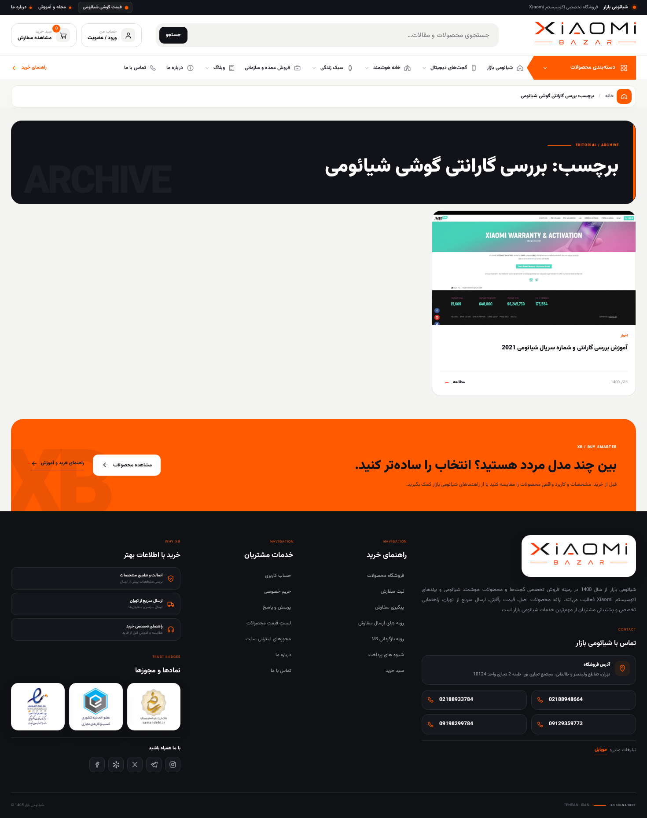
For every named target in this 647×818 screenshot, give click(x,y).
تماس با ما (281, 671)
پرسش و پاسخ (277, 607)
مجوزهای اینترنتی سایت (268, 639)
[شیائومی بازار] (585, 33)
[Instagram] (172, 764)
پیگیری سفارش (389, 607)
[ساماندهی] (154, 706)
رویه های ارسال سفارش (381, 623)
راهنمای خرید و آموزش (62, 463)
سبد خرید (395, 671)
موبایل (601, 749)
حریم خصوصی (277, 591)
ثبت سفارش (392, 591)
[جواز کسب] (96, 706)
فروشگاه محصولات (385, 576)
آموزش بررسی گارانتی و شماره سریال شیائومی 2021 (565, 348)
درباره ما (18, 7)
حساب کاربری (278, 576)
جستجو (173, 35)
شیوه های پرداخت (386, 655)
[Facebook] (97, 764)
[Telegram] (154, 764)
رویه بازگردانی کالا (388, 639)
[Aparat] (116, 764)
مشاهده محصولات (132, 465)
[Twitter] (135, 764)
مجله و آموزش (52, 7)
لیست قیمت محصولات (268, 623)
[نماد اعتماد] (38, 706)
